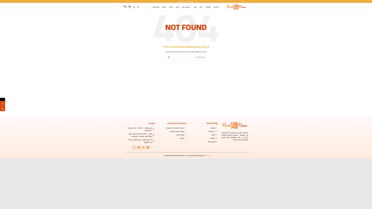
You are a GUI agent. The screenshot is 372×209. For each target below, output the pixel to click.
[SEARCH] (169, 57)
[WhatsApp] (2, 103)
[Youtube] (139, 147)
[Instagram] (143, 147)
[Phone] (2, 108)
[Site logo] (236, 7)
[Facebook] (148, 147)
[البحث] (138, 7)
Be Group (208, 155)
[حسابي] (134, 7)
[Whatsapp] (134, 147)
